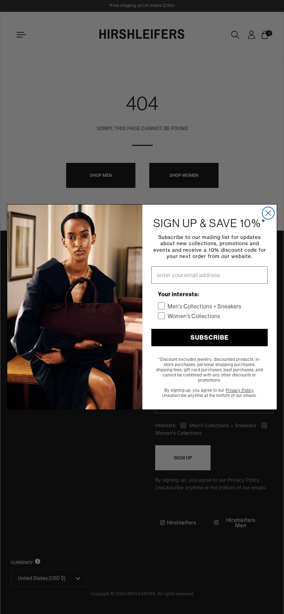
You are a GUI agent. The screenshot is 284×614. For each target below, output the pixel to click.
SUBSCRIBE (209, 337)
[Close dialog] (268, 213)
